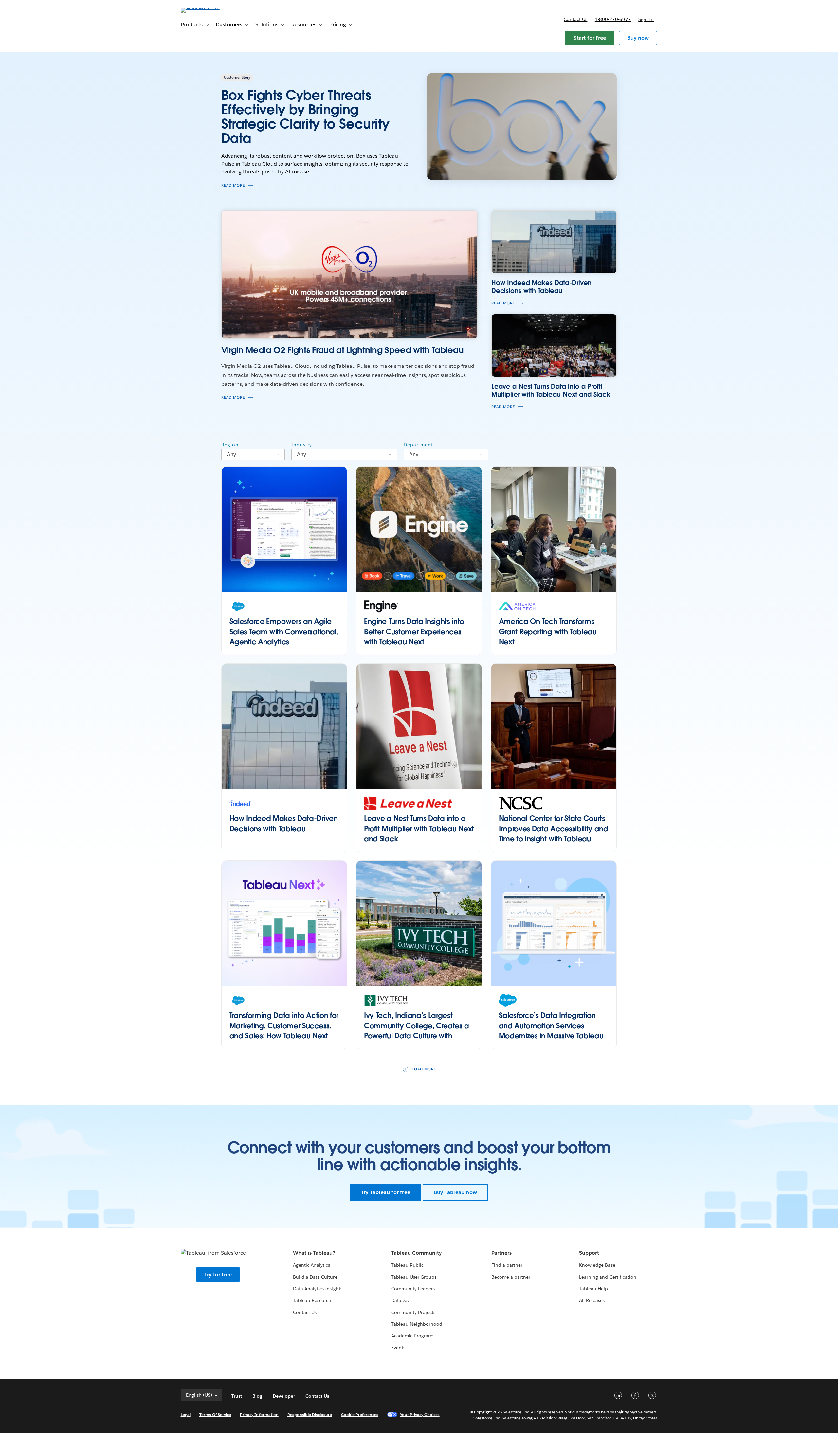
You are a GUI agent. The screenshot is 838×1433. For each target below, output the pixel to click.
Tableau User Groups (413, 1277)
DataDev (400, 1300)
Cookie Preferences (360, 1414)
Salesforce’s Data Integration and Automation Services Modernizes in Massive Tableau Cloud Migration (551, 1030)
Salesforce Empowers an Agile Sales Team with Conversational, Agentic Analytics (283, 631)
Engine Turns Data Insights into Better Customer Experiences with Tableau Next (414, 631)
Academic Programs (412, 1336)
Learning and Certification (607, 1277)
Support (589, 1252)
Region (230, 445)
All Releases (592, 1300)
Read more (233, 185)
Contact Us (305, 1312)
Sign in (646, 19)
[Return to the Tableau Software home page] (208, 7)
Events (398, 1348)
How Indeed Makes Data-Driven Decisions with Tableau (283, 823)
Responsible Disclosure (309, 1414)
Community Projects (413, 1312)
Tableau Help (593, 1289)
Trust (236, 1396)
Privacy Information (259, 1414)
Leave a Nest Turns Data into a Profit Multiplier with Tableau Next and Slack (419, 828)
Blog (257, 1396)
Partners (501, 1252)
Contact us (575, 19)
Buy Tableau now (455, 1192)
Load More (424, 1069)
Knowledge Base (597, 1265)
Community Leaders (413, 1289)
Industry (301, 445)
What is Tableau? (314, 1252)
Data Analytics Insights (317, 1289)
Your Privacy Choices (420, 1414)
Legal (186, 1414)
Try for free (218, 1274)
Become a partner (510, 1277)
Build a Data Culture (315, 1277)
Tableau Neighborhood (416, 1324)
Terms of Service (215, 1414)
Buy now (638, 37)
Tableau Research (312, 1300)
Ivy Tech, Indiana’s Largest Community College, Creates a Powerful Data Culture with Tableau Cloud (416, 1030)
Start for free (590, 37)
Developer (284, 1396)
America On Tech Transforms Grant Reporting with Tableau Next (548, 631)
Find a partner (506, 1265)
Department (418, 445)
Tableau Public (407, 1265)
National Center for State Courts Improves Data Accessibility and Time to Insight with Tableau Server (553, 833)
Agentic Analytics (311, 1265)
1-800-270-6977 (613, 19)
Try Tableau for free (385, 1192)
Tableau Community (416, 1252)
